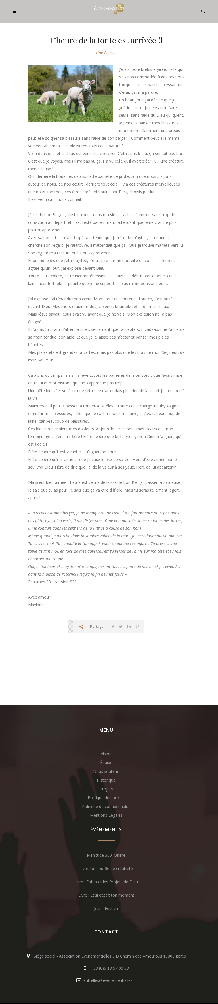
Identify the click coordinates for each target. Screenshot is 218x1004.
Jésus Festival (106, 908)
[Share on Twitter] (121, 626)
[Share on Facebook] (113, 626)
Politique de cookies (106, 797)
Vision (106, 753)
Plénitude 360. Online (106, 855)
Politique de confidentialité (106, 806)
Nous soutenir (106, 771)
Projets (106, 789)
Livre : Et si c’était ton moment (106, 895)
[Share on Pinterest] (137, 626)
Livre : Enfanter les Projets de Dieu (106, 881)
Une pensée (106, 52)
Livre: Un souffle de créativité (106, 868)
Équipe (106, 762)
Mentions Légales (106, 815)
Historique (106, 780)
